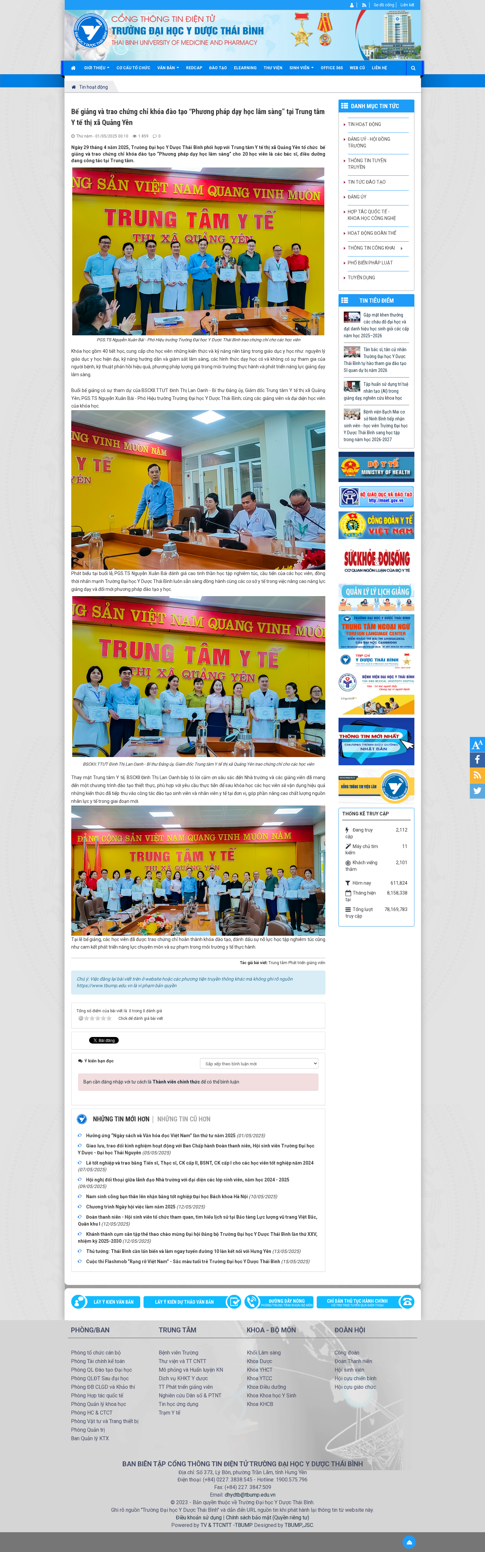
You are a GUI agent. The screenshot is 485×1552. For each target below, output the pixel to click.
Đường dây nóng (287, 1302)
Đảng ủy (357, 196)
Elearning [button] (245, 68)
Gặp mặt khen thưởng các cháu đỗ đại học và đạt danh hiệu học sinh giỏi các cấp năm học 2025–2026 (376, 325)
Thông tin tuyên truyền (367, 164)
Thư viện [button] (273, 68)
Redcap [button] (194, 68)
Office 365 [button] (332, 68)
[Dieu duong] (376, 741)
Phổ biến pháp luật (370, 262)
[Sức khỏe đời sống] (376, 560)
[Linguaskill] (376, 704)
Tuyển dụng (361, 277)
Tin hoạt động (364, 124)
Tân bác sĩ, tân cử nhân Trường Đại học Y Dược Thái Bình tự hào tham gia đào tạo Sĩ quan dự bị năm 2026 (375, 360)
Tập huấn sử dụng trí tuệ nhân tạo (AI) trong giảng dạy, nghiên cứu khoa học (376, 391)
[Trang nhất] (74, 68)
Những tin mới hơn (121, 1119)
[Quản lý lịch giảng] (376, 596)
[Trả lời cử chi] (376, 631)
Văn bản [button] (166, 68)
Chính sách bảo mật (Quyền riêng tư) (267, 1517)
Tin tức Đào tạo (367, 182)
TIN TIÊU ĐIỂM (376, 300)
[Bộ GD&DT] (376, 496)
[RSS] (364, 5)
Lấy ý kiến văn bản (114, 1302)
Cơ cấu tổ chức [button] (133, 68)
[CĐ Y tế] (376, 525)
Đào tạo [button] (218, 68)
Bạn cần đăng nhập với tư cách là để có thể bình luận (161, 1081)
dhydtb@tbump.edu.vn (250, 1495)
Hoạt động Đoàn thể (372, 233)
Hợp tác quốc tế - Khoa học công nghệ (372, 215)
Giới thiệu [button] (95, 68)
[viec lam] (376, 786)
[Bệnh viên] (376, 682)
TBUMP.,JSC (299, 1525)
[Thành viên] (352, 5)
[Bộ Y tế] (376, 466)
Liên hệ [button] (379, 68)
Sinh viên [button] (299, 68)
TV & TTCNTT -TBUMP (226, 1525)
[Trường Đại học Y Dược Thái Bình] (91, 30)
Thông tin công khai (371, 248)
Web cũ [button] (357, 68)
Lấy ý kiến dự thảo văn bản (184, 1302)
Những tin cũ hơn (183, 1119)
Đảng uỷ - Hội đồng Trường (369, 142)
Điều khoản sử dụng (199, 1517)
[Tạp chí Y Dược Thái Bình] (376, 660)
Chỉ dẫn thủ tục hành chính (357, 1302)
